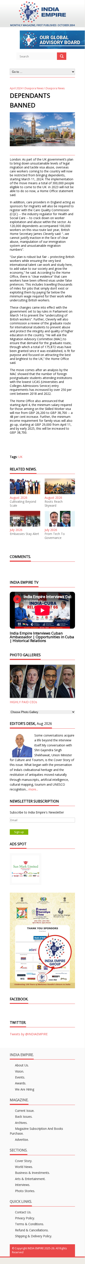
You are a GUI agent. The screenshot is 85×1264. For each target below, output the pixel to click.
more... (33, 789)
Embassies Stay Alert (24, 534)
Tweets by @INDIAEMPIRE (29, 1034)
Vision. (19, 1071)
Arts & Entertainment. (29, 1179)
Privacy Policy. (24, 1218)
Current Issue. (24, 1110)
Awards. (20, 1083)
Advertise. (21, 1139)
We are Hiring (24, 1089)
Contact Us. (22, 1212)
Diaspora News (34, 88)
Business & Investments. (32, 1173)
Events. (19, 1077)
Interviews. (22, 1185)
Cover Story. (23, 1161)
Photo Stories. (24, 1191)
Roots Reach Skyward (54, 504)
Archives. (20, 1123)
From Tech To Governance (55, 536)
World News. (23, 1167)
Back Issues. (23, 1116)
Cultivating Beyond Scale (23, 504)
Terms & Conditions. (29, 1224)
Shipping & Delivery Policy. (33, 1236)
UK (20, 457)
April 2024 (16, 88)
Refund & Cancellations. (31, 1230)
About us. (21, 1065)
